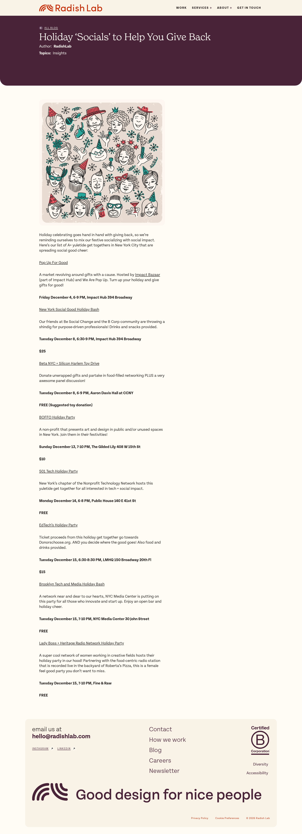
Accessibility (257, 773)
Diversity (260, 764)
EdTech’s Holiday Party (58, 525)
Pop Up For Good (53, 263)
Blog (155, 750)
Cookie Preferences (227, 818)
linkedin (64, 748)
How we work (167, 739)
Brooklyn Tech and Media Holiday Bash (72, 584)
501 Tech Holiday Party (58, 471)
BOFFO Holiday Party (57, 417)
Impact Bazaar (147, 275)
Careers (160, 760)
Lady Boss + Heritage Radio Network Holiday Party (81, 643)
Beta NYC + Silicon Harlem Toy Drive (69, 363)
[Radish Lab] (70, 7)
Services (200, 8)
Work (181, 8)
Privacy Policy (199, 818)
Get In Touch (249, 8)
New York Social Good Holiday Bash (69, 309)
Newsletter (164, 771)
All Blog (51, 28)
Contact (160, 729)
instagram (40, 748)
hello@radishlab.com (61, 736)
